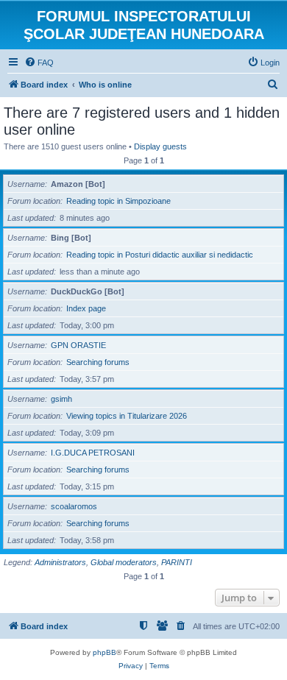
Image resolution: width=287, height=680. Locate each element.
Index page (86, 308)
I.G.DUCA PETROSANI (93, 452)
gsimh (61, 398)
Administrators (60, 562)
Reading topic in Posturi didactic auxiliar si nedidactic (159, 254)
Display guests (160, 146)
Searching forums (98, 362)
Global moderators (124, 562)
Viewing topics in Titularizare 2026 (126, 415)
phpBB (104, 652)
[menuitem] (39, 62)
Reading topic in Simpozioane (118, 200)
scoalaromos (74, 506)
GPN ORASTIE (78, 345)
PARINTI (176, 562)
